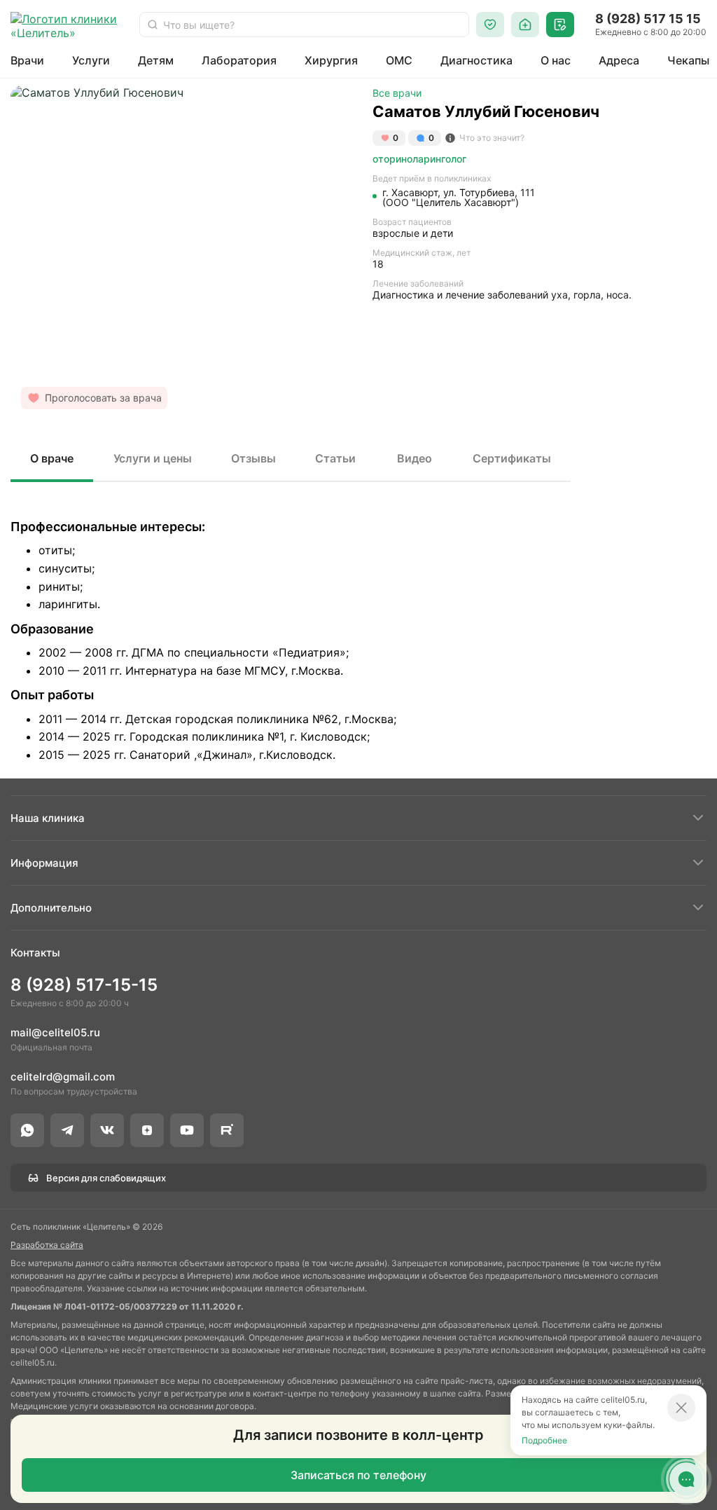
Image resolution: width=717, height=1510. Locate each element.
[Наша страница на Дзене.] (147, 1130)
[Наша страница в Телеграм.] (67, 1130)
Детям (156, 60)
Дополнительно (51, 907)
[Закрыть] (681, 1408)
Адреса (619, 60)
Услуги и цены (152, 458)
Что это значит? (491, 137)
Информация (44, 863)
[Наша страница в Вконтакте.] (107, 1130)
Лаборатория (239, 60)
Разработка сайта (47, 1245)
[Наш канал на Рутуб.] (227, 1130)
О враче (52, 458)
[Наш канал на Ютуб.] (187, 1130)
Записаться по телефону (358, 1475)
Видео (414, 458)
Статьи (335, 458)
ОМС (399, 60)
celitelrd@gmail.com (63, 1076)
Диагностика (476, 60)
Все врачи (397, 93)
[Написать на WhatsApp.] (27, 1130)
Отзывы (253, 458)
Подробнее (544, 1440)
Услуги (91, 60)
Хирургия (331, 60)
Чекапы (688, 60)
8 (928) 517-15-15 (84, 985)
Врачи (27, 60)
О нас (556, 60)
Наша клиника (48, 818)
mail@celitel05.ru (55, 1032)
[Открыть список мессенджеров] (686, 1479)
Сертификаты (512, 458)
